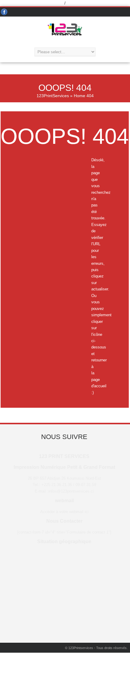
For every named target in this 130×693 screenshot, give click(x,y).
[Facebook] (4, 12)
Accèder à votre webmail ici (64, 511)
